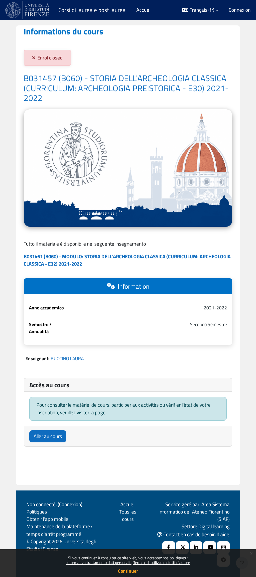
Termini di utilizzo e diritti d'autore (161, 562)
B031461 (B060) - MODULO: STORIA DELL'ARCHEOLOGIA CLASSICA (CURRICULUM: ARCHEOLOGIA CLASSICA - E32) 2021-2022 (127, 260)
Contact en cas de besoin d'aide (195, 534)
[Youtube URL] (209, 547)
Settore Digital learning (206, 526)
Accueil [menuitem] (143, 10)
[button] (200, 10)
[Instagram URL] (223, 547)
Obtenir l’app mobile (47, 519)
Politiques (36, 512)
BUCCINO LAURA (67, 358)
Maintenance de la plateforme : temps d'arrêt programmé (59, 530)
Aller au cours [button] (48, 436)
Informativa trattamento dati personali (98, 562)
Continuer (128, 570)
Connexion (240, 10)
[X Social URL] (182, 547)
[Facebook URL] (168, 547)
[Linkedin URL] (196, 547)
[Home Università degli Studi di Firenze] (27, 10)
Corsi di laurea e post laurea (92, 10)
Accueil (127, 504)
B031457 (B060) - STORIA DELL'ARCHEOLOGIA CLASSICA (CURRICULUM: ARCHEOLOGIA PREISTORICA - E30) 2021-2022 (126, 88)
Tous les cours (127, 515)
